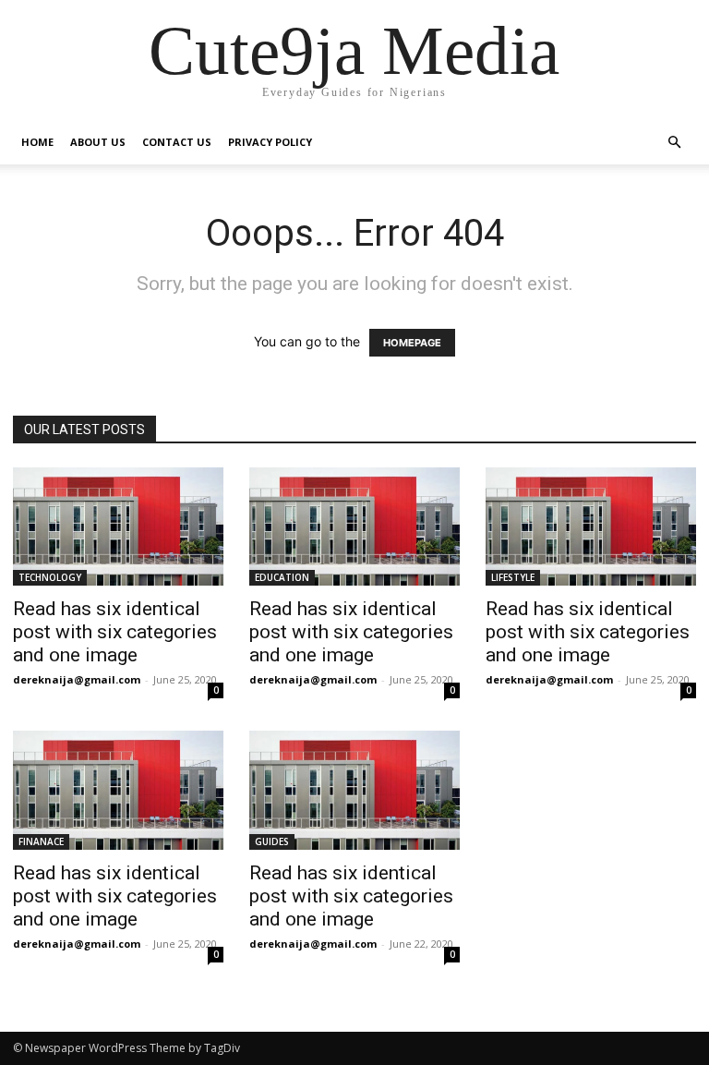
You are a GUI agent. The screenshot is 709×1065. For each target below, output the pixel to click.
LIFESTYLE (513, 577)
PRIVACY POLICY (270, 142)
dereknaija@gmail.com (76, 679)
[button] (674, 142)
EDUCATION (282, 577)
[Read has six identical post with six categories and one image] (118, 526)
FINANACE (41, 841)
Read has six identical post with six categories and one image (115, 632)
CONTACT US (176, 142)
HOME (37, 142)
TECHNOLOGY (49, 577)
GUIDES (272, 841)
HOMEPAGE (412, 342)
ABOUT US (98, 142)
